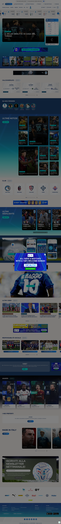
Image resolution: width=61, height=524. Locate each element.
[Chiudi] (45, 254)
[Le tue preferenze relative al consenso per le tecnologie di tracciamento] (59, 522)
